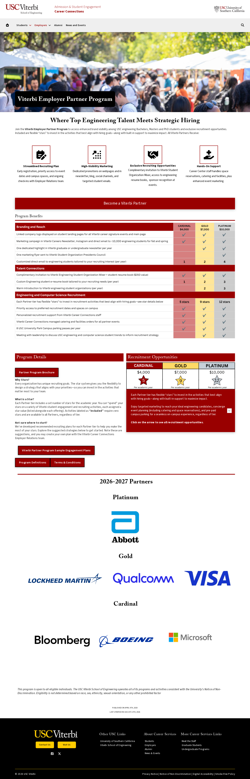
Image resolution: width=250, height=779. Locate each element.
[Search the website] (242, 25)
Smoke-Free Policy (225, 774)
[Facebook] (52, 753)
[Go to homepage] (7, 25)
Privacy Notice (150, 774)
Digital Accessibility (203, 774)
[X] (59, 753)
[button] (180, 410)
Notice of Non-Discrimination (175, 774)
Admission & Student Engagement (78, 9)
